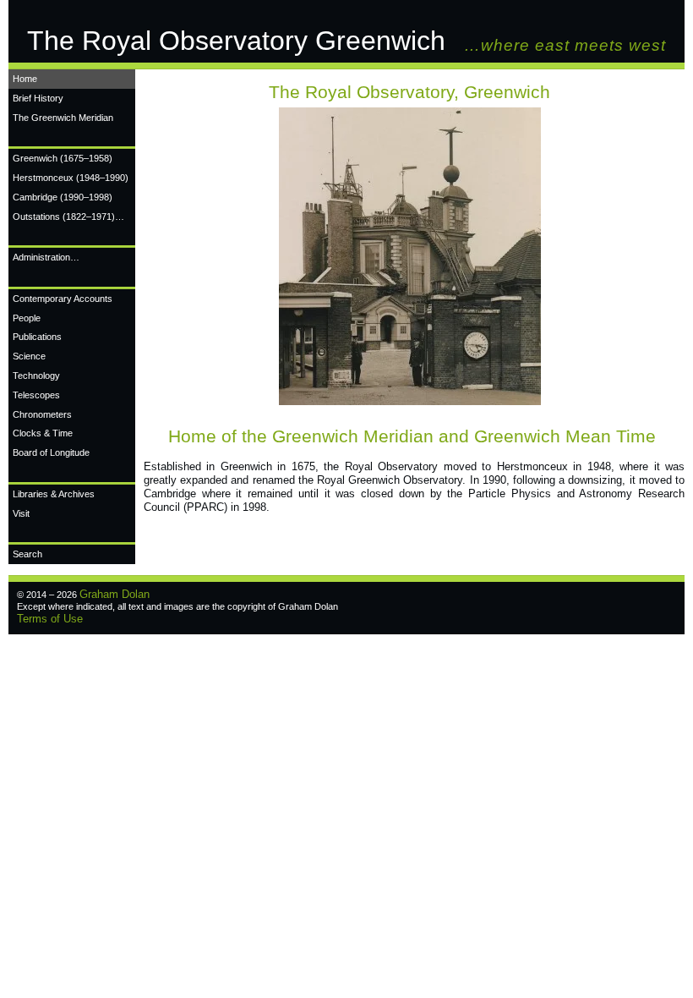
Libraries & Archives (54, 494)
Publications (37, 337)
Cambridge (62, 197)
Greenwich (62, 158)
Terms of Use (50, 618)
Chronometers (42, 414)
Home (25, 79)
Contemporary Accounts (62, 298)
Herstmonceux (70, 178)
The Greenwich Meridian (63, 117)
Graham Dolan (114, 594)
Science (29, 356)
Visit (21, 513)
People (27, 318)
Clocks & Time (43, 433)
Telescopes (36, 395)
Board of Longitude (51, 452)
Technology (36, 375)
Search (27, 554)
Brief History (38, 98)
